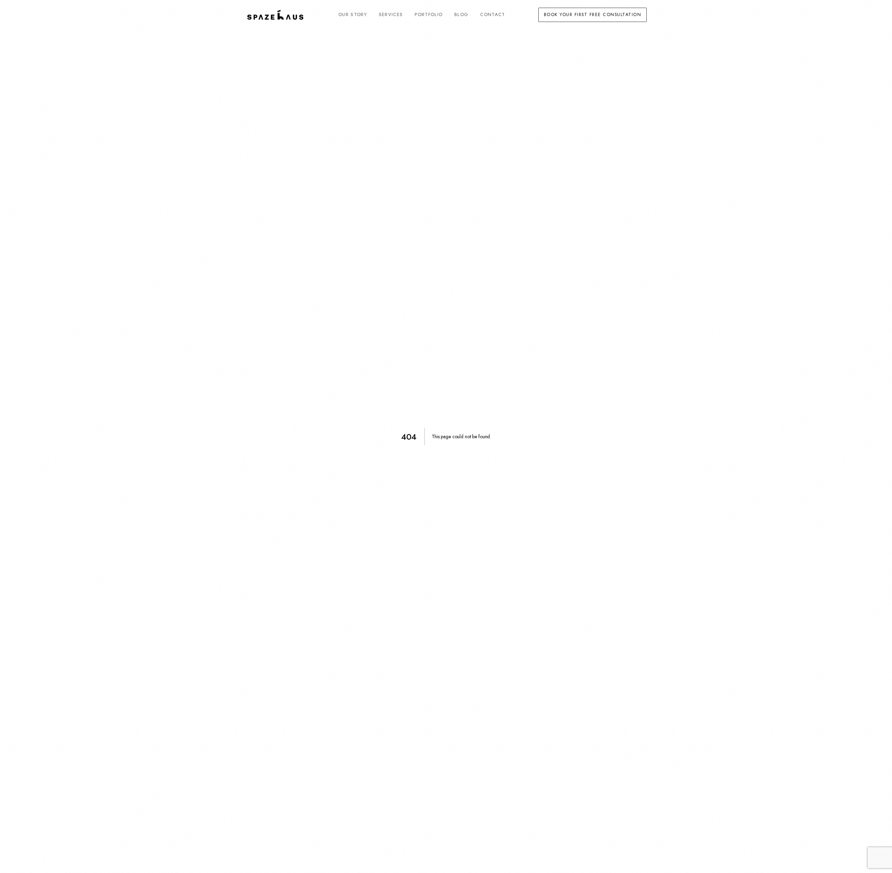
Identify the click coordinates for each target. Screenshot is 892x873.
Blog (461, 14)
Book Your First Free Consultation (592, 15)
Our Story (352, 14)
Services (391, 14)
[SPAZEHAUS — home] (275, 15)
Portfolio (429, 14)
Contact (492, 14)
